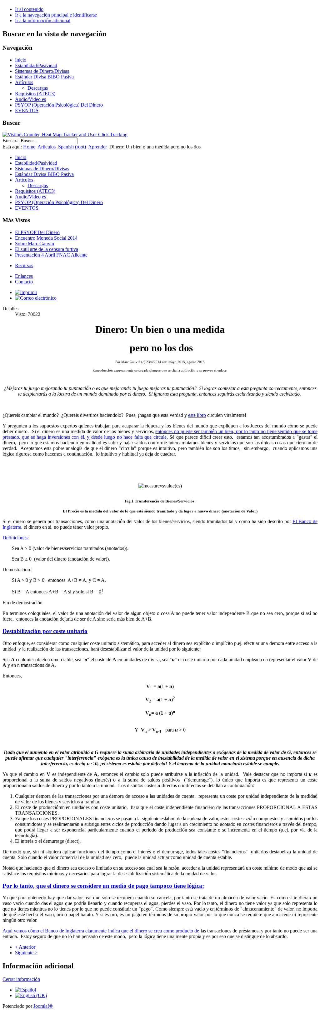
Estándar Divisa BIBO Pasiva (44, 76)
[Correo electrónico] (36, 298)
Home (29, 146)
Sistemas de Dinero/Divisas (42, 71)
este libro (197, 415)
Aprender (97, 146)
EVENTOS (26, 110)
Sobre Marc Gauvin (34, 243)
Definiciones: (15, 537)
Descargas (38, 88)
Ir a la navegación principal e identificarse (56, 14)
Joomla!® (43, 1006)
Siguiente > (26, 952)
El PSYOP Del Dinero (37, 232)
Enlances (24, 276)
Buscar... (11, 140)
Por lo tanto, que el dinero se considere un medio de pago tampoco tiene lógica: (103, 885)
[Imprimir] (26, 292)
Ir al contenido (29, 9)
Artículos (24, 82)
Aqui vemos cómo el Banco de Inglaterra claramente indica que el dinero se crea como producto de (101, 930)
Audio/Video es (30, 99)
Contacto (24, 281)
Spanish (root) (72, 146)
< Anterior (25, 947)
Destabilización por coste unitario (45, 631)
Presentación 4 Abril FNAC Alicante (51, 254)
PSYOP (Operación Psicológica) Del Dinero (59, 104)
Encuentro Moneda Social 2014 (46, 238)
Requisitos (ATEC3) (35, 93)
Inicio (20, 59)
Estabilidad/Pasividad (36, 65)
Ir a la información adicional (42, 20)
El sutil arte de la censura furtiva (46, 249)
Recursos (24, 265)
